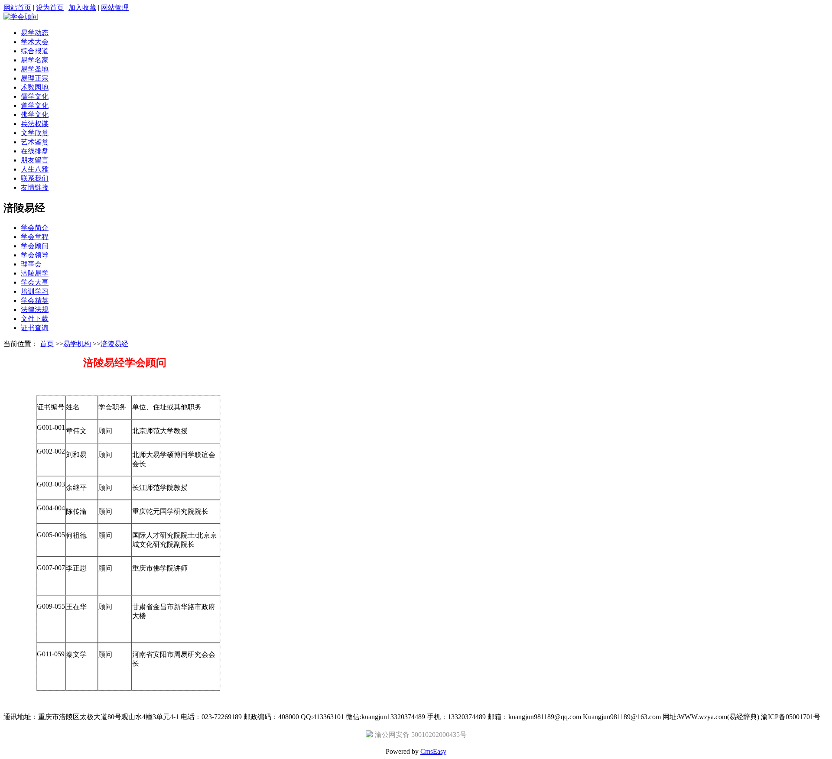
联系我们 (35, 178)
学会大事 (35, 282)
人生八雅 (35, 169)
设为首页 (50, 7)
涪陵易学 (35, 273)
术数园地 (35, 87)
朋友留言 (35, 160)
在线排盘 (35, 151)
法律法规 (35, 309)
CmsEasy (433, 751)
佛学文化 (35, 114)
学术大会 (35, 41)
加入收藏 (82, 7)
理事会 (31, 264)
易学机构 (77, 343)
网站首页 (17, 7)
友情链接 (35, 187)
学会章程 (35, 236)
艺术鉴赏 (35, 142)
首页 (47, 343)
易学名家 (35, 60)
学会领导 (35, 255)
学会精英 (35, 300)
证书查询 (35, 327)
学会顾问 (35, 246)
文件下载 (35, 318)
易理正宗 (35, 78)
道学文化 (35, 105)
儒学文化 (35, 96)
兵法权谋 (35, 123)
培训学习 (35, 291)
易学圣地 (35, 69)
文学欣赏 (35, 132)
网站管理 (115, 7)
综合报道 (35, 51)
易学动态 (35, 32)
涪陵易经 (114, 343)
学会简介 (35, 227)
